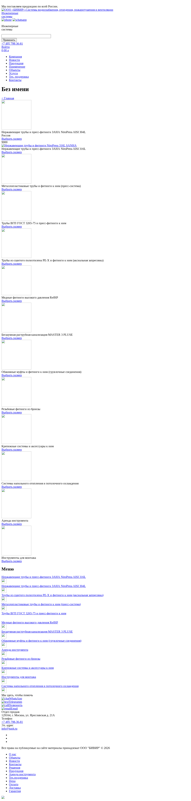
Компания (15, 56)
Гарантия (15, 791)
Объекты (14, 70)
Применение (17, 66)
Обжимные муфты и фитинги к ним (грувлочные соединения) (41, 640)
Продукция (16, 63)
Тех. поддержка (19, 76)
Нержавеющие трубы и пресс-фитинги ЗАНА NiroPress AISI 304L (43, 586)
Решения (14, 767)
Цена (12, 781)
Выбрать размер (11, 138)
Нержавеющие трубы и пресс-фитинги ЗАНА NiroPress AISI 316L (43, 576)
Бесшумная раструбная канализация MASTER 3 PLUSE (37, 631)
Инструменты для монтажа (18, 676)
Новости (14, 60)
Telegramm (15, 701)
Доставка (15, 787)
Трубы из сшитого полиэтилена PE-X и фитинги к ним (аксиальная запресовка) (52, 595)
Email (14, 708)
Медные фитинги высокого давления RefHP (29, 622)
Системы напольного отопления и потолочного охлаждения (40, 686)
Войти (5, 47)
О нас (12, 754)
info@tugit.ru (9, 728)
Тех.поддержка (18, 777)
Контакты (15, 80)
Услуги (13, 73)
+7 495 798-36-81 (12, 43)
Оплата (13, 784)
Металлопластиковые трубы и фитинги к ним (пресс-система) (41, 604)
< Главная (7, 98)
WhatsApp (15, 698)
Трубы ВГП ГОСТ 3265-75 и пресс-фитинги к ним (33, 613)
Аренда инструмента (14, 649)
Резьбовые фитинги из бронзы (20, 658)
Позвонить (15, 705)
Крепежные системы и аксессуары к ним (27, 667)
